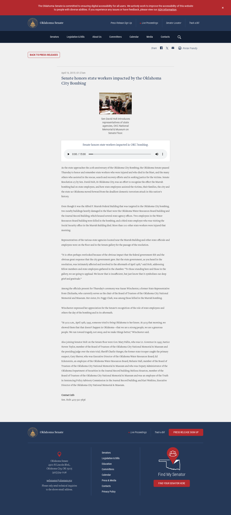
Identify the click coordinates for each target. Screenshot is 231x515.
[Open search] (179, 37)
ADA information (167, 9)
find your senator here (171, 483)
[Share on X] (167, 48)
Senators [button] (54, 36)
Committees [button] (115, 36)
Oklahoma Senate (51, 23)
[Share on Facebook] (161, 48)
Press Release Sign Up (121, 22)
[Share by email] (173, 48)
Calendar (106, 474)
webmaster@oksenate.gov (59, 480)
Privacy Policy (109, 491)
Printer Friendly (189, 48)
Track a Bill (194, 22)
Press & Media (109, 480)
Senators (106, 452)
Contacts (106, 486)
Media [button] (150, 36)
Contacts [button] (165, 36)
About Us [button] (96, 36)
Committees (108, 469)
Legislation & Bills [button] (75, 36)
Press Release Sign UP (186, 432)
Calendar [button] (134, 36)
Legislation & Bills (110, 458)
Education (107, 463)
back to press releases (44, 54)
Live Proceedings (150, 22)
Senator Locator (173, 22)
